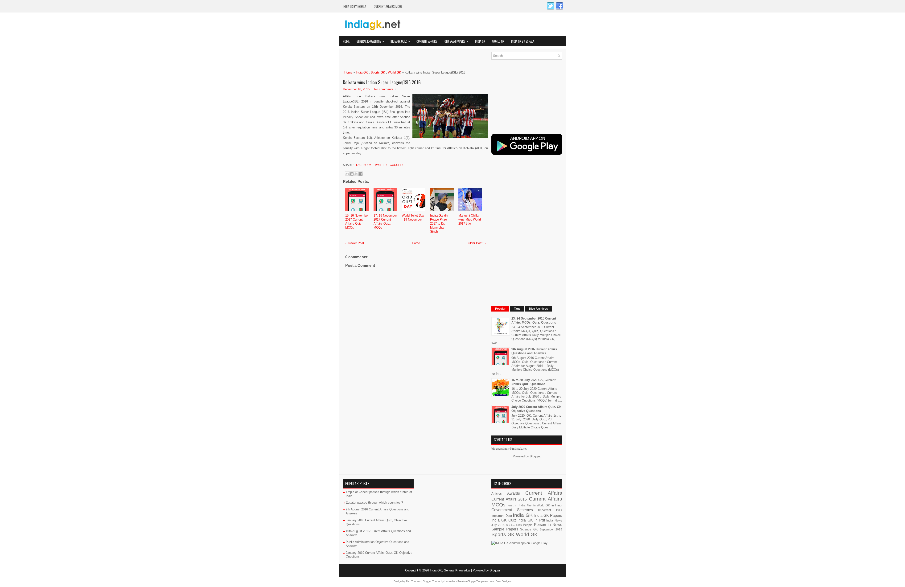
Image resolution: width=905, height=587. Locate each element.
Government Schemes (512, 510)
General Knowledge (370, 41)
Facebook (363, 165)
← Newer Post (354, 243)
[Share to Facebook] (360, 174)
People (527, 525)
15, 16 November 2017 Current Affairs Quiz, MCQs (357, 221)
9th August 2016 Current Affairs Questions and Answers (534, 351)
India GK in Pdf (531, 520)
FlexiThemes (413, 581)
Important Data (501, 515)
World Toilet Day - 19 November (413, 217)
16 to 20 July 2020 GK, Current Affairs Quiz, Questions (533, 382)
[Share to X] (356, 174)
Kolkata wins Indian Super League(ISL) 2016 (382, 82)
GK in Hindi (554, 505)
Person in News (548, 525)
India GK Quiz (400, 41)
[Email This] (347, 174)
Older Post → (477, 243)
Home (346, 41)
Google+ (396, 165)
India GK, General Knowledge (450, 570)
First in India (516, 505)
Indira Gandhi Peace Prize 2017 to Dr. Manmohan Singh (439, 223)
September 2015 (551, 529)
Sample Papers (504, 529)
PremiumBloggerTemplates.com (475, 581)
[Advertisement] (398, 59)
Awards (513, 493)
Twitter (380, 165)
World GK (498, 41)
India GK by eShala (354, 6)
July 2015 (498, 524)
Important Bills (550, 510)
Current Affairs (426, 41)
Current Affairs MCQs (388, 6)
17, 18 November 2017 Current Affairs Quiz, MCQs (385, 221)
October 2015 (514, 525)
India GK (480, 41)
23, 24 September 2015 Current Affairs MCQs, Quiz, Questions (533, 320)
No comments (383, 89)
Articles (496, 493)
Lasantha (449, 581)
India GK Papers (548, 515)
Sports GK (378, 72)
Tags (517, 308)
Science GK (529, 529)
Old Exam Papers (456, 41)
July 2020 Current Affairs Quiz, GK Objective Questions (536, 409)
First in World (535, 505)
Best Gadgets (504, 581)
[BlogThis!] (352, 174)
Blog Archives (538, 308)
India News (554, 520)
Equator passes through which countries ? (374, 502)
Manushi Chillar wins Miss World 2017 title (469, 219)
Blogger (535, 456)
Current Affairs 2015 (509, 499)
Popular (500, 308)
